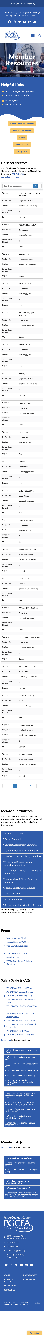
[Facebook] (9, 21)
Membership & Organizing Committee (22, 856)
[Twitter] (19, 21)
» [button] (4, 790)
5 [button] (30, 786)
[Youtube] (24, 21)
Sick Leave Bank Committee (18, 893)
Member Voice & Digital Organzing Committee (20, 880)
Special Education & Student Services (22, 905)
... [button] (11, 786)
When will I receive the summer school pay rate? (20, 1123)
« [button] (4, 786)
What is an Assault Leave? (18, 1188)
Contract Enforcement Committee (20, 844)
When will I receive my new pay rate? (20, 1058)
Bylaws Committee (13, 839)
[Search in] (40, 186)
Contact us (6, 1040)
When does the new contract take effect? (21, 1051)
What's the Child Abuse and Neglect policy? (21, 1170)
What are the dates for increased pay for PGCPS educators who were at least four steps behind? (21, 1194)
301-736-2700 (18, 174)
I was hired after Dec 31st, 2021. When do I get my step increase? (19, 1103)
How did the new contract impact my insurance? (20, 1110)
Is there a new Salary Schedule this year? (21, 1064)
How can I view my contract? (19, 1158)
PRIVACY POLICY (22, 1304)
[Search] (35, 186)
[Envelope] (34, 21)
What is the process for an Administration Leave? (17, 1182)
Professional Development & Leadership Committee (17, 863)
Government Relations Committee (21, 850)
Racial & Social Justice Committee (21, 887)
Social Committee (13, 899)
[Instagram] (14, 21)
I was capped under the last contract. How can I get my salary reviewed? (20, 1082)
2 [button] (19, 786)
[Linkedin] (29, 21)
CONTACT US (9, 1290)
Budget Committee (13, 833)
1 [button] (15, 786)
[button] (33, 35)
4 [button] (26, 786)
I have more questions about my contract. (20, 1163)
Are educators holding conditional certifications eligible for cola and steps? (21, 1095)
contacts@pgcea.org (10, 177)
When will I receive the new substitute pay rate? (18, 1117)
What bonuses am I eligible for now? (23, 1070)
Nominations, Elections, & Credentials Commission (22, 872)
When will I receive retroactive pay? (22, 1075)
